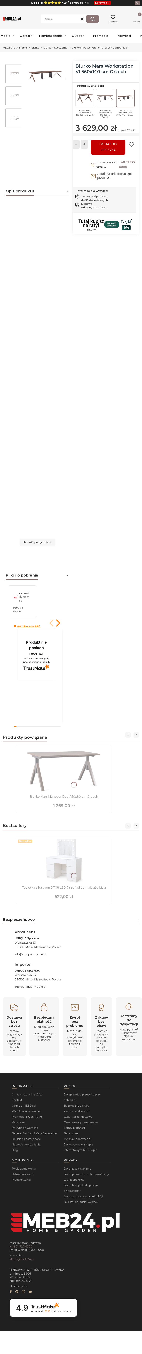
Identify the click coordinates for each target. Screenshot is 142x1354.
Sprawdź (101, 2)
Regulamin (19, 1122)
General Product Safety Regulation (34, 1133)
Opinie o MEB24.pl (24, 1105)
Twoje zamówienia (24, 1168)
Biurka (35, 47)
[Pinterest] (16, 1292)
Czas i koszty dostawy (78, 1116)
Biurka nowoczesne (55, 47)
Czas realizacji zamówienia (81, 1122)
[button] (92, 19)
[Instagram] (23, 1292)
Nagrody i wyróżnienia (26, 1144)
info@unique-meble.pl (30, 954)
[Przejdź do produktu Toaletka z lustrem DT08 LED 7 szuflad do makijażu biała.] (64, 861)
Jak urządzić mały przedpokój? (83, 1196)
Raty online (71, 1133)
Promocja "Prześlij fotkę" (27, 1116)
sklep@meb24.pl (22, 1259)
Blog (15, 1150)
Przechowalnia (21, 1179)
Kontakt (17, 1100)
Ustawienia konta (23, 1174)
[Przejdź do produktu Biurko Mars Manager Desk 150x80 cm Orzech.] (64, 770)
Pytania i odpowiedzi (77, 1139)
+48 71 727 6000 (127, 165)
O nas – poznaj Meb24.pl (27, 1094)
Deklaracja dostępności (26, 1139)
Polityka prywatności (25, 1128)
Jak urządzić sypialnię (77, 1168)
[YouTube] (30, 1292)
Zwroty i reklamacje (76, 1111)
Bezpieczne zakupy (76, 1105)
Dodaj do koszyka (108, 147)
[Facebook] (11, 1292)
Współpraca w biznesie (26, 1111)
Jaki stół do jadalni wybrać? (81, 1202)
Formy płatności (74, 1128)
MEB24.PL (9, 47)
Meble (23, 47)
